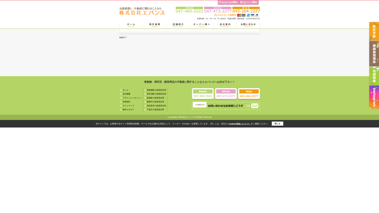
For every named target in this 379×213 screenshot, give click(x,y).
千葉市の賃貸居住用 (155, 109)
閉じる (277, 123)
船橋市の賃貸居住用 (155, 102)
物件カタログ (128, 109)
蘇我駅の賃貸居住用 (155, 98)
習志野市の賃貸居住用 (156, 106)
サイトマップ (128, 106)
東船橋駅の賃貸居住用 (156, 90)
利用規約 (126, 102)
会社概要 (126, 94)
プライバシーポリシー (132, 98)
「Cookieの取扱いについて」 (239, 124)
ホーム (125, 90)
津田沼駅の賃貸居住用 (156, 94)
